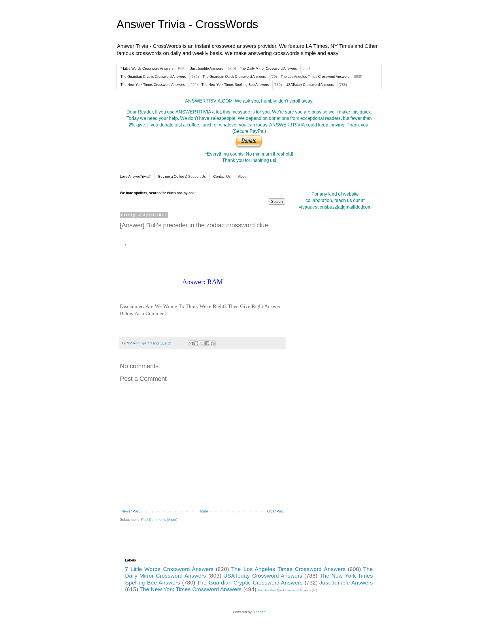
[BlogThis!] (196, 343)
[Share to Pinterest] (213, 343)
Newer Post (130, 511)
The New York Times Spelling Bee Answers (235, 85)
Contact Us (222, 177)
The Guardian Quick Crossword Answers (234, 77)
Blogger (258, 612)
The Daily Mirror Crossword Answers (268, 69)
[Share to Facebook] (207, 343)
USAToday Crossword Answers (310, 85)
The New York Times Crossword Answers (152, 85)
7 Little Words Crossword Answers (146, 69)
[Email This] (191, 343)
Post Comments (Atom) (159, 520)
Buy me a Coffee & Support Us (182, 177)
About (242, 177)
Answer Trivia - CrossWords (187, 24)
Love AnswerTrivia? (135, 177)
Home (203, 511)
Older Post (275, 511)
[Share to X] (202, 343)
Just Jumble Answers (206, 69)
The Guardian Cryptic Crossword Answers (153, 77)
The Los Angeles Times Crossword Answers (315, 77)
